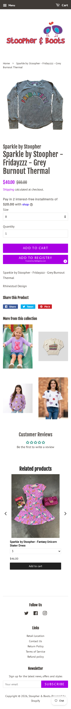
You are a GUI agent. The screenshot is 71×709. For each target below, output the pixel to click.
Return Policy (36, 646)
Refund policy (35, 656)
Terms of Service (35, 651)
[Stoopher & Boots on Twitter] (26, 614)
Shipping (8, 189)
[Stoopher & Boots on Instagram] (45, 614)
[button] (35, 259)
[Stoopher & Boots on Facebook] (35, 614)
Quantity (8, 226)
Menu (11, 5)
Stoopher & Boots (39, 696)
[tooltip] (65, 261)
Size (5, 210)
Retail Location (35, 636)
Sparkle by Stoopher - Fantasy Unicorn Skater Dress (33, 543)
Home (6, 63)
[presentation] (5, 513)
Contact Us (35, 641)
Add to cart (35, 566)
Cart (64, 5)
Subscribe (55, 684)
